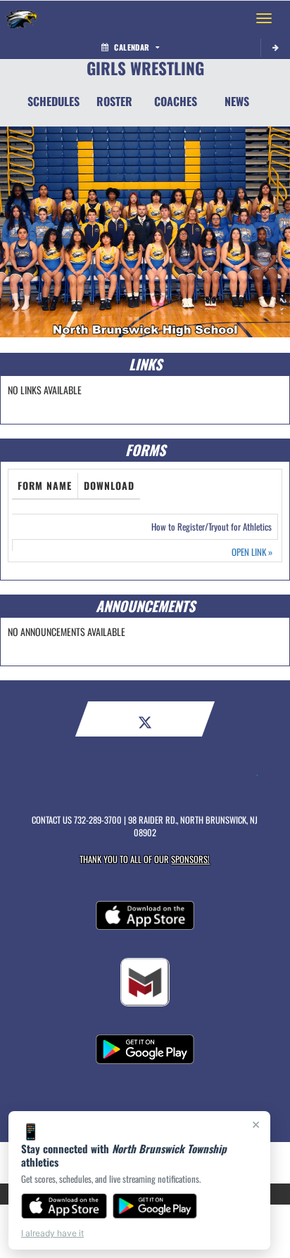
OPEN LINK (252, 552)
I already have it (52, 1233)
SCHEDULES (53, 101)
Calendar (131, 47)
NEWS (237, 101)
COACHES (175, 101)
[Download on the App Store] (64, 1206)
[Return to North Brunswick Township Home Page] (21, 18)
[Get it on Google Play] (155, 1206)
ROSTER (114, 101)
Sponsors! (190, 859)
